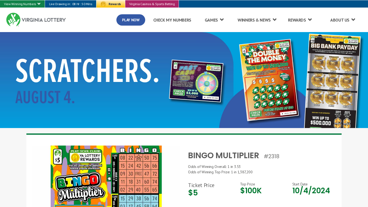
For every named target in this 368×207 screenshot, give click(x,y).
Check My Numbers (172, 20)
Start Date (300, 184)
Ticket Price (201, 185)
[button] (22, 4)
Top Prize (247, 184)
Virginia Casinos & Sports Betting (152, 4)
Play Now (130, 20)
